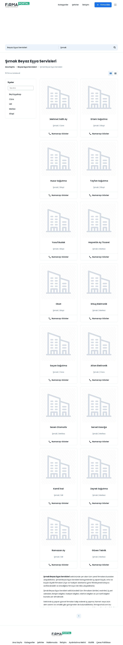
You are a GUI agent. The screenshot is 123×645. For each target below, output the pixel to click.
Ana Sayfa (10, 67)
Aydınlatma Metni (77, 642)
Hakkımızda (51, 642)
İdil (10, 104)
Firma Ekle (105, 4)
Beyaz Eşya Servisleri (27, 67)
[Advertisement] (61, 26)
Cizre (11, 99)
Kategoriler (63, 4)
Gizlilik (91, 642)
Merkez (12, 109)
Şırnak (55, 125)
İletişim (85, 4)
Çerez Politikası (103, 642)
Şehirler (75, 4)
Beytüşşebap (15, 94)
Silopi (11, 113)
